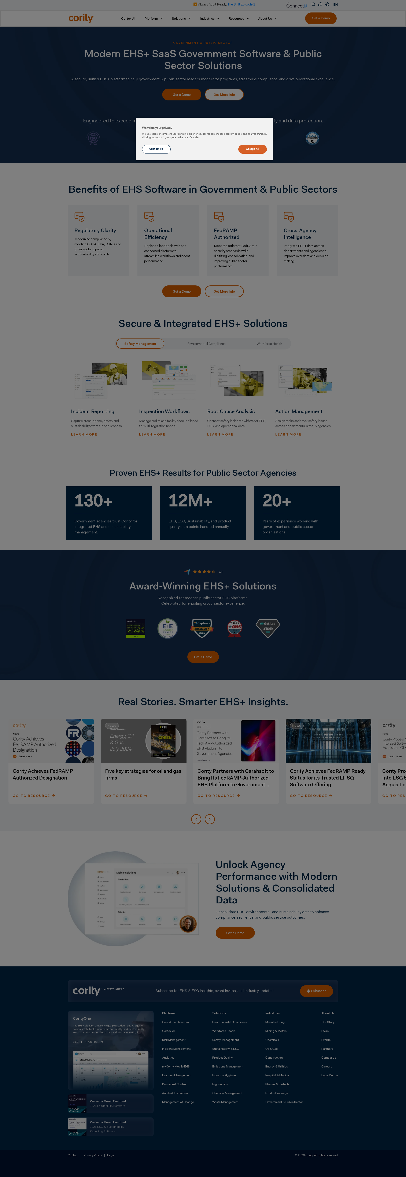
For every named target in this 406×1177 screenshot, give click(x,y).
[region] (204, 139)
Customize (156, 149)
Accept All (252, 149)
